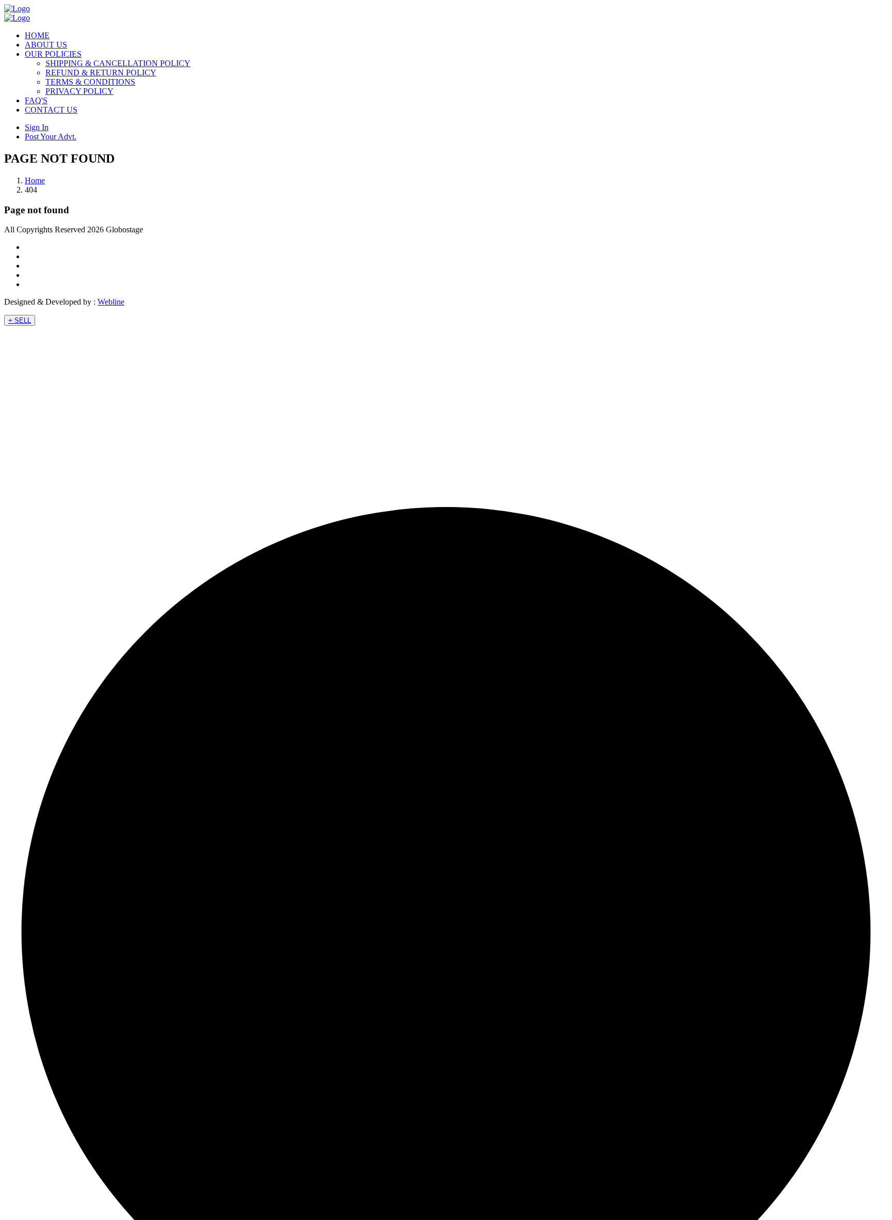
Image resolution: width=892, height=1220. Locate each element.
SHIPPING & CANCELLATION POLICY (117, 63)
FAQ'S (36, 100)
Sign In (37, 127)
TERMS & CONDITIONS (90, 81)
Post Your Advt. (50, 136)
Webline (111, 301)
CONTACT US (51, 109)
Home (35, 180)
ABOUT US (46, 44)
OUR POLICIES (53, 54)
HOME (37, 35)
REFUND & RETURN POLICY (100, 72)
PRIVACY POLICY (79, 91)
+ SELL (19, 320)
